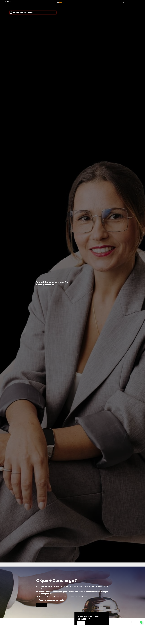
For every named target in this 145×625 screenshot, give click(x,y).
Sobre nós (108, 2)
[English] (57, 2)
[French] (58, 2)
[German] (60, 2)
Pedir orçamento (41, 605)
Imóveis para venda (124, 2)
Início (102, 2)
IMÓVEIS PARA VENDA (23, 12)
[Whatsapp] (141, 622)
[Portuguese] (61, 2)
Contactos (133, 2)
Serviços (115, 2)
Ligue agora (81, 622)
